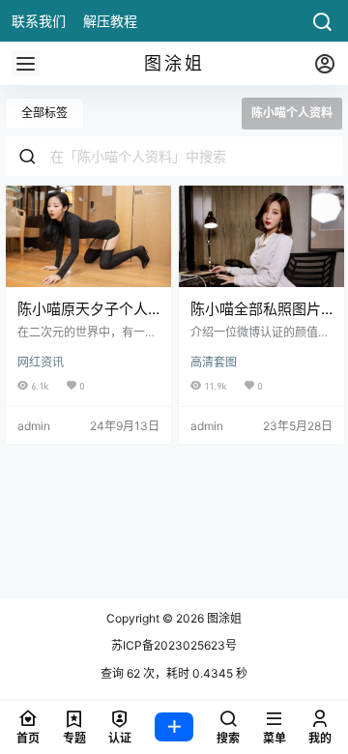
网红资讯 (40, 362)
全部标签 (44, 112)
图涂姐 (223, 618)
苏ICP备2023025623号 (174, 645)
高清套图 (213, 362)
